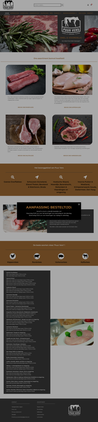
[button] (79, 204)
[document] (49, 211)
